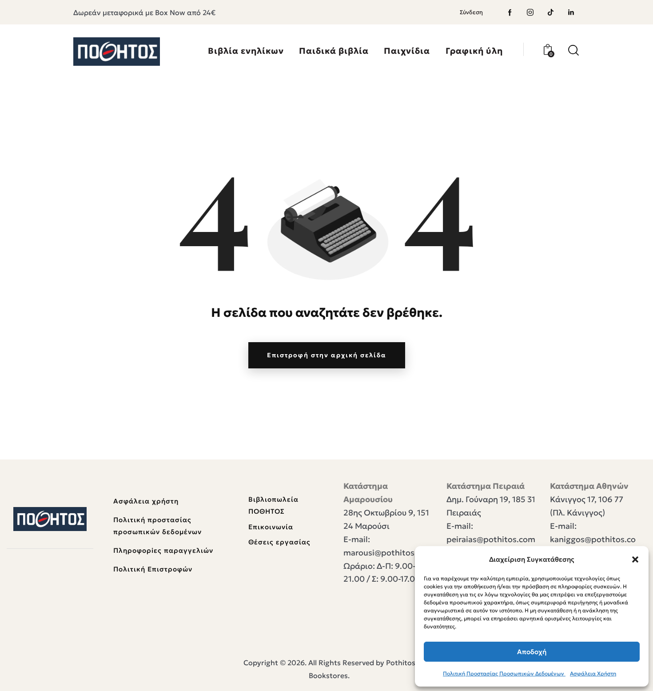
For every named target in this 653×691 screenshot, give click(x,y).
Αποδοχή (531, 651)
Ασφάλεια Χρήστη (593, 673)
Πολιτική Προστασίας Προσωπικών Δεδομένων (504, 673)
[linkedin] (571, 12)
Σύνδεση (471, 12)
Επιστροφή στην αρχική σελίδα (326, 355)
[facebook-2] (510, 12)
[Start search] (573, 50)
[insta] (530, 12)
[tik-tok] (550, 12)
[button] (635, 559)
